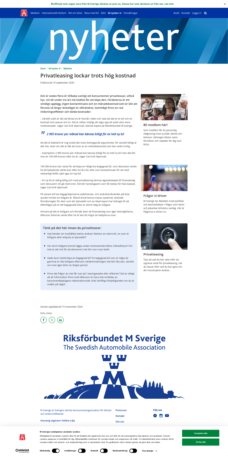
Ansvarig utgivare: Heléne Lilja (57, 420)
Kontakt (185, 13)
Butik (176, 13)
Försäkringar (130, 13)
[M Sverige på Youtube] (167, 415)
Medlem (35, 13)
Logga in (196, 13)
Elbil (103, 13)
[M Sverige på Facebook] (155, 415)
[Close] (225, 4)
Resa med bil (91, 13)
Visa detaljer (147, 451)
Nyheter (67, 68)
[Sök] (205, 13)
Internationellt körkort (54, 13)
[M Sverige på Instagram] (161, 415)
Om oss (120, 421)
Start (43, 68)
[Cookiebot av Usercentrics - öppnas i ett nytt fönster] (22, 451)
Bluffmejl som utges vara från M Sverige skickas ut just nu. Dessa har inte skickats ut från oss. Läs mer (112, 3)
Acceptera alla (200, 433)
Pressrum (121, 410)
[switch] (82, 451)
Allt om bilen (75, 13)
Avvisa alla (201, 442)
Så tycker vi (115, 13)
